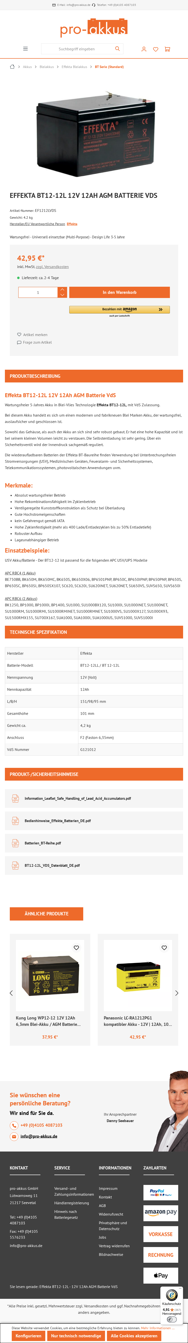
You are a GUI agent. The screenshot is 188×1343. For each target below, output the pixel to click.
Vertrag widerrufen (114, 1245)
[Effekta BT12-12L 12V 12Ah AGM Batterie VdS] (94, 131)
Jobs (102, 1237)
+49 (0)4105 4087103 (122, 5)
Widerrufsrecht (111, 1214)
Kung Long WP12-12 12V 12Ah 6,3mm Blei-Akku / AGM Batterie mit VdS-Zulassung (46, 1021)
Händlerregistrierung (71, 1202)
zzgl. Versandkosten (52, 266)
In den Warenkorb (120, 292)
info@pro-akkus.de (78, 5)
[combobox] (76, 48)
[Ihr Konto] (144, 49)
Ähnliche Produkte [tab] (47, 914)
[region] (96, 133)
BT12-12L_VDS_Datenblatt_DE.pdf (52, 865)
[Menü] (25, 48)
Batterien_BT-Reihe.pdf (43, 843)
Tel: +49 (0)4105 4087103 (23, 1220)
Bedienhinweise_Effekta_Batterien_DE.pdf (58, 820)
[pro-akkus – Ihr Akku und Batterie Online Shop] (94, 28)
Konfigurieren (28, 1336)
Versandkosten (96, 1305)
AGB (102, 1205)
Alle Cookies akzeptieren (134, 1336)
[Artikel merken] (76, 948)
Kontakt (105, 1196)
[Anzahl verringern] (62, 295)
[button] (119, 312)
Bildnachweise (111, 1254)
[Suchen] (117, 48)
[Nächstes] (177, 993)
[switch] (172, 1319)
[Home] (12, 67)
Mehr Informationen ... (158, 1328)
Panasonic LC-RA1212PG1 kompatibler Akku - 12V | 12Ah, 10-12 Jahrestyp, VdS (137, 1021)
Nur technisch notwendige (76, 1336)
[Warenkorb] (167, 49)
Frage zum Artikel (37, 342)
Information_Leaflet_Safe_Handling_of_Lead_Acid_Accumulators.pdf (78, 798)
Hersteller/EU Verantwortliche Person (37, 224)
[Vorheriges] (11, 993)
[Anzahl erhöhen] (62, 289)
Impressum (108, 1188)
